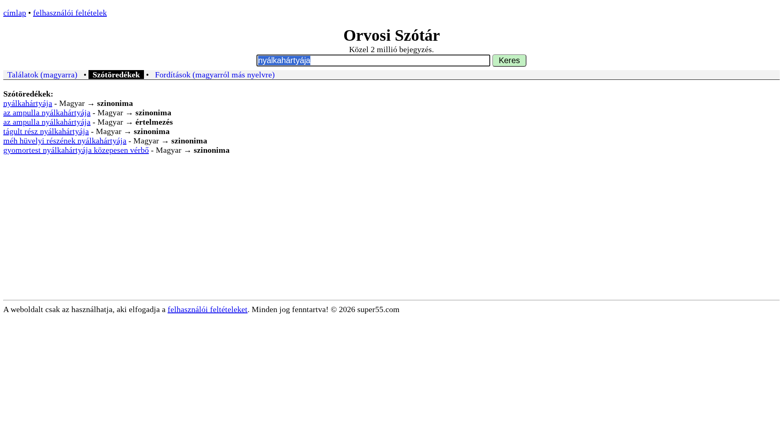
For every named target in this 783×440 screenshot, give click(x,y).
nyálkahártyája (27, 103)
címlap (14, 12)
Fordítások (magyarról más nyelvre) (215, 74)
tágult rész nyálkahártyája (46, 131)
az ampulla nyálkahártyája (47, 112)
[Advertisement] (391, 239)
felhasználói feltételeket (208, 309)
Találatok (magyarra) (42, 74)
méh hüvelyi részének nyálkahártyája (64, 140)
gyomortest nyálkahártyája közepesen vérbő (76, 149)
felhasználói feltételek (70, 12)
